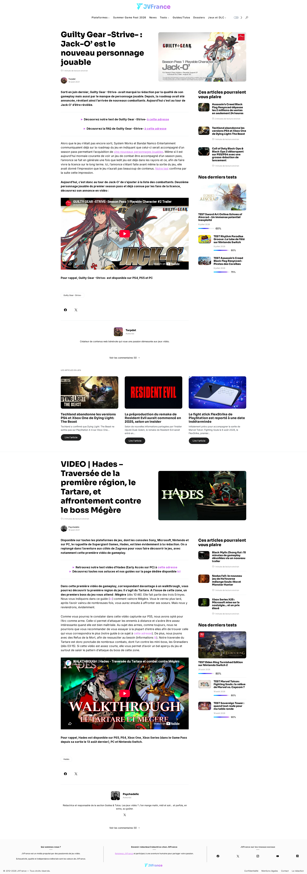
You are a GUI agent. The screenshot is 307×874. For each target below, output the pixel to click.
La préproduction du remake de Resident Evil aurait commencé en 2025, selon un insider (153, 418)
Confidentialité (251, 871)
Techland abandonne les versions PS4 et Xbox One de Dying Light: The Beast (229, 131)
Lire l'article (71, 437)
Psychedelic (73, 527)
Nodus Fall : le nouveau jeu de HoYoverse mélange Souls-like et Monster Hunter (227, 580)
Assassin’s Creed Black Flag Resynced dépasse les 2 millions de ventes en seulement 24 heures (227, 109)
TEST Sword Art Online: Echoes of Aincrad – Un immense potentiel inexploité (220, 217)
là (155, 637)
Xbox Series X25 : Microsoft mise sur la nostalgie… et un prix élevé (226, 604)
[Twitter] (238, 856)
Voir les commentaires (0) (123, 357)
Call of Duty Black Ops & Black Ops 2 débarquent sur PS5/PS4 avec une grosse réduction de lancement (228, 154)
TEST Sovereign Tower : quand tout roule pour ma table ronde (229, 706)
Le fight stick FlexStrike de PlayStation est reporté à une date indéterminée (217, 418)
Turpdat (71, 79)
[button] (237, 17)
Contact (285, 871)
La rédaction (298, 871)
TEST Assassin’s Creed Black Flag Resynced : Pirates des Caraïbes (228, 261)
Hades (66, 759)
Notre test (162, 168)
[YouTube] (277, 856)
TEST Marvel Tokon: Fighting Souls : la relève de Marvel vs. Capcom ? (229, 684)
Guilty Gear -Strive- (72, 295)
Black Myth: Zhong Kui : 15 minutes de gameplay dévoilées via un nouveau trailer (229, 557)
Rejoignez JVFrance (124, 853)
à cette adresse (158, 119)
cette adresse (167, 567)
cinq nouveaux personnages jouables (138, 151)
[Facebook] (218, 856)
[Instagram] (258, 856)
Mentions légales (269, 871)
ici (179, 571)
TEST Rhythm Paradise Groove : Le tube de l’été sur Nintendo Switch (229, 239)
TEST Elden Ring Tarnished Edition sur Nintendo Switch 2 (220, 664)
